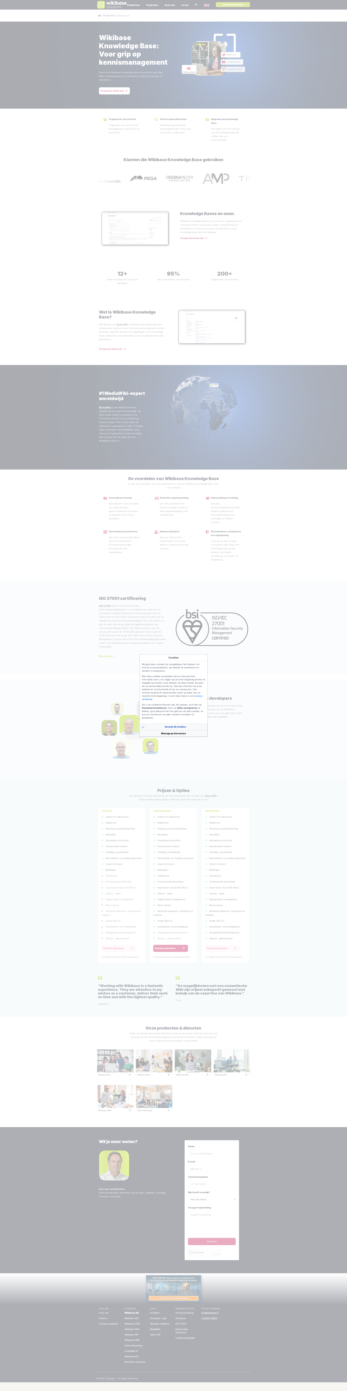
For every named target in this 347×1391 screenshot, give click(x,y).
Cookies (173, 657)
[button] (174, 727)
